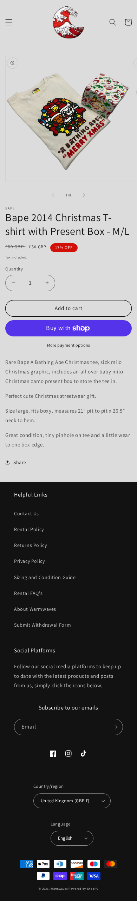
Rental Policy (29, 529)
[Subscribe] (115, 727)
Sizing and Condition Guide (45, 577)
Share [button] (19, 462)
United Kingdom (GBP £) (65, 801)
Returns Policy (30, 545)
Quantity (14, 269)
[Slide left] (53, 195)
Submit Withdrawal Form (42, 625)
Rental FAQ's (28, 593)
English (65, 838)
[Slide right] (84, 195)
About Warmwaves (35, 609)
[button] (9, 22)
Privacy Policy (29, 561)
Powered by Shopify (83, 888)
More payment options (68, 345)
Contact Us (26, 513)
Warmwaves (59, 888)
